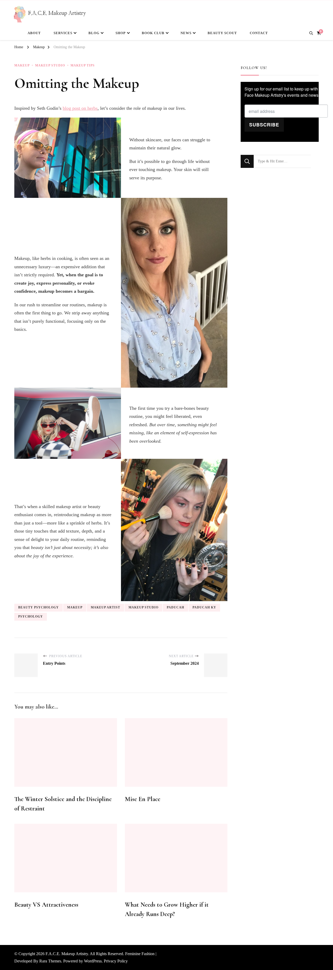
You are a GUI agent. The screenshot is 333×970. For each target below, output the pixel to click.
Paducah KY (204, 607)
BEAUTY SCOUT (222, 33)
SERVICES (63, 33)
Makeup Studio (50, 65)
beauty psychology (38, 607)
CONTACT (259, 33)
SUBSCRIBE (264, 124)
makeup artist (105, 607)
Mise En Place (142, 799)
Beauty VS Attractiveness (46, 904)
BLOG (93, 33)
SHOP (121, 33)
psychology (30, 616)
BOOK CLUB (153, 33)
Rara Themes (50, 961)
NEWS (186, 33)
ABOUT (34, 33)
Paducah (175, 607)
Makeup (22, 65)
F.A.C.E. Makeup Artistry (57, 13)
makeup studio (143, 607)
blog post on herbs (80, 108)
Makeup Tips (83, 65)
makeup (74, 607)
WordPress (93, 961)
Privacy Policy (116, 961)
